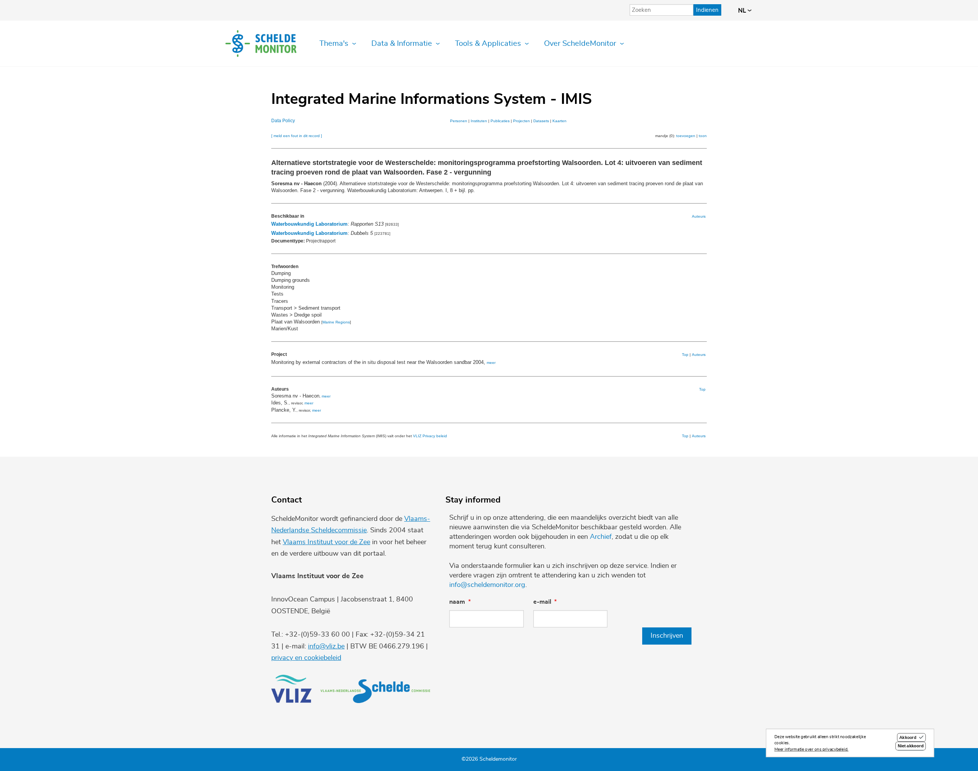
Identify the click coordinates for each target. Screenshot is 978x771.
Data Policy (283, 120)
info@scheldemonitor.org (487, 585)
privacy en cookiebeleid (306, 658)
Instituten (479, 121)
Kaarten (559, 121)
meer (491, 362)
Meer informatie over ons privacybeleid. (811, 749)
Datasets (541, 121)
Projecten (521, 121)
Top (685, 354)
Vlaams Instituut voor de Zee (326, 542)
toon (703, 136)
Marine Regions (336, 322)
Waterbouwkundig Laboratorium (309, 224)
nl (743, 11)
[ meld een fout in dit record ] (296, 136)
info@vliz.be (326, 646)
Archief (601, 536)
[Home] (260, 43)
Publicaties (500, 121)
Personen (458, 121)
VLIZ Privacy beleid (430, 436)
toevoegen (685, 136)
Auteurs (699, 216)
